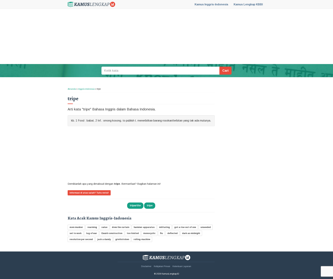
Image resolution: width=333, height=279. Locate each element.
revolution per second (81, 239)
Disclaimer (146, 266)
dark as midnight (191, 233)
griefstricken (122, 239)
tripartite (135, 205)
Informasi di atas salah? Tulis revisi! (89, 193)
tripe (150, 205)
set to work (76, 233)
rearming (92, 227)
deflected (172, 233)
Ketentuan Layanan (182, 266)
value (104, 227)
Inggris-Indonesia (211, 4)
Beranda (72, 89)
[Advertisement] (166, 36)
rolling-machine (142, 239)
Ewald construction (111, 233)
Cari (225, 70)
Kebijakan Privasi (162, 266)
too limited (133, 233)
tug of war (91, 233)
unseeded (205, 227)
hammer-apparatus (144, 227)
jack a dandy (104, 239)
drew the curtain (120, 227)
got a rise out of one (185, 227)
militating (164, 227)
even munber (76, 227)
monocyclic (149, 233)
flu (161, 233)
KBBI (248, 4)
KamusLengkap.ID (91, 4)
